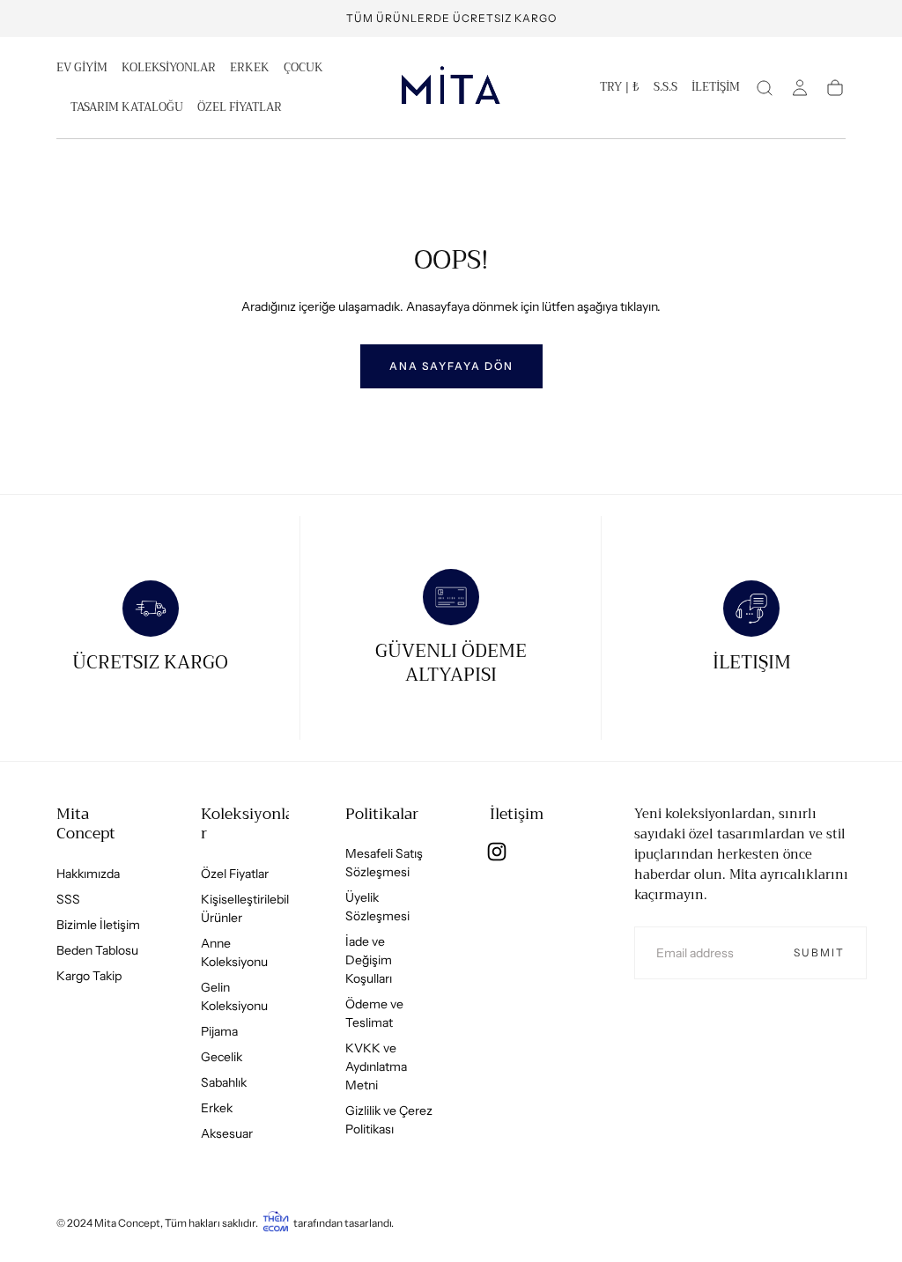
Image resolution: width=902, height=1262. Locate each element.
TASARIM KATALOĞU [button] (126, 109)
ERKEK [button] (250, 69)
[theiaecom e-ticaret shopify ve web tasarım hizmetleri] (276, 1222)
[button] (620, 90)
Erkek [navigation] (217, 1108)
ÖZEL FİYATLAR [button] (239, 109)
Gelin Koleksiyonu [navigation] (234, 996)
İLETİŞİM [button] (715, 89)
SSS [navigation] (68, 899)
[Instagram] (497, 851)
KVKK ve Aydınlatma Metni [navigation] (376, 1066)
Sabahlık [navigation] (224, 1082)
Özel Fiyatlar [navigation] (235, 874)
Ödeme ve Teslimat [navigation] (374, 1013)
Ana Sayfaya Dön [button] (451, 366)
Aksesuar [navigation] (227, 1133)
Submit (819, 952)
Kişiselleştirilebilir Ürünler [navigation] (248, 908)
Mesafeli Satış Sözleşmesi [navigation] (384, 862)
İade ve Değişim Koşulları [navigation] (368, 960)
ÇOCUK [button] (303, 69)
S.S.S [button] (665, 89)
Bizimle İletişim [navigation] (98, 925)
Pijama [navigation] (219, 1031)
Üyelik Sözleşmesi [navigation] (377, 906)
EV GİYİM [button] (81, 69)
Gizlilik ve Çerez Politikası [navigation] (389, 1120)
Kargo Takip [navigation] (89, 976)
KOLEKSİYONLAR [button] (169, 69)
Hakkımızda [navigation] (88, 874)
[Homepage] (451, 88)
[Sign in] (799, 88)
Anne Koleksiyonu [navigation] (234, 952)
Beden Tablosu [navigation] (97, 950)
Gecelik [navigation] (221, 1057)
